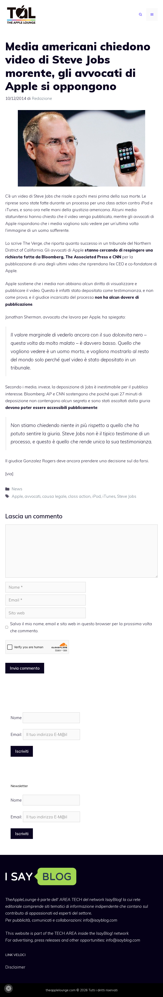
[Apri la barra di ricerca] (140, 14)
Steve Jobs (126, 496)
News (17, 488)
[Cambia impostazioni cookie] (8, 988)
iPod (96, 496)
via (9, 473)
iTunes (109, 496)
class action (79, 496)
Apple (17, 496)
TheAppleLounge (20, 899)
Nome (16, 717)
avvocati (33, 496)
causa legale (54, 496)
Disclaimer (15, 967)
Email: (17, 734)
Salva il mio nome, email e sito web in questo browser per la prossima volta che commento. (81, 627)
